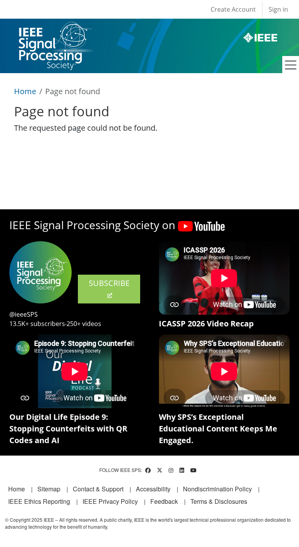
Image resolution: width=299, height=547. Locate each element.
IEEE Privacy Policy (110, 501)
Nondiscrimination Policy (217, 488)
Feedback (164, 501)
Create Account (233, 9)
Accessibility (153, 488)
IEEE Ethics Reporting (39, 501)
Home (25, 91)
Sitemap (48, 488)
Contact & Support (98, 488)
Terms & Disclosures (218, 501)
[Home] (54, 29)
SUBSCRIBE (109, 283)
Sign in (278, 9)
